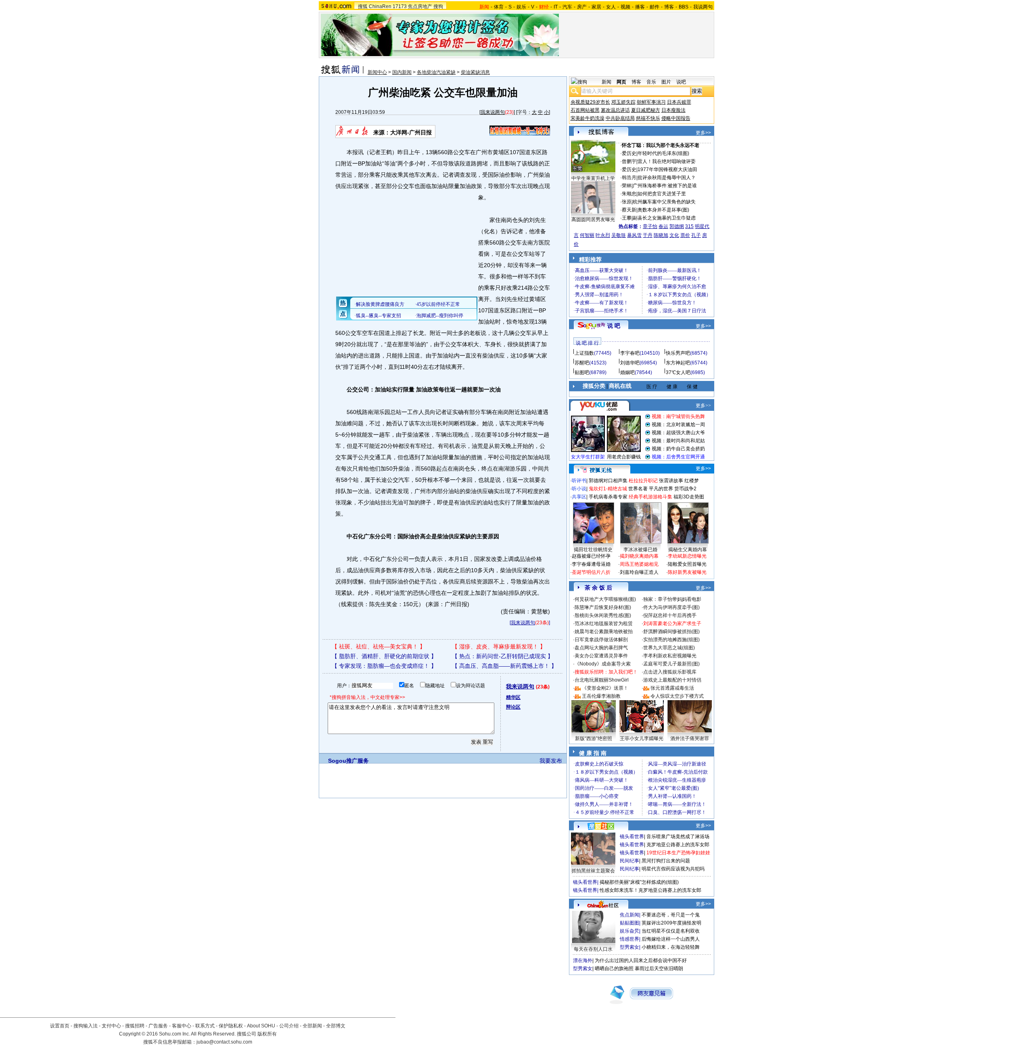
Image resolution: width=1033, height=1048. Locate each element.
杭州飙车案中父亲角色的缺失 (664, 202)
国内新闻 (402, 72)
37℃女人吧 (678, 372)
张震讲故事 (671, 480)
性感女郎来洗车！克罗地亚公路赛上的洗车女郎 (650, 890)
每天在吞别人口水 (593, 949)
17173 (400, 6)
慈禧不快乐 (648, 118)
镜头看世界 (632, 836)
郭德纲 (676, 226)
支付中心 (111, 1026)
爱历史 (629, 153)
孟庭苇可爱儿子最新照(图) (671, 664)
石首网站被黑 (585, 110)
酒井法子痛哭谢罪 (689, 738)
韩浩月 (629, 177)
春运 (663, 226)
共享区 (579, 497)
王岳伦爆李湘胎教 (601, 696)
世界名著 (638, 489)
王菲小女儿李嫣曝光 (641, 738)
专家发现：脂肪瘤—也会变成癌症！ (384, 666)
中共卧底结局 (620, 118)
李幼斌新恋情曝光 (687, 556)
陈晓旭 (661, 235)
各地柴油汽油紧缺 (436, 72)
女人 (611, 7)
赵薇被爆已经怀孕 (591, 556)
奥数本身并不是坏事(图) (663, 210)
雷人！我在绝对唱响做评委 (667, 161)
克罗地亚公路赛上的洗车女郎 (677, 844)
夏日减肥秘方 (645, 110)
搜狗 (438, 6)
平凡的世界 (661, 489)
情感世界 (629, 939)
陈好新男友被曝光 (687, 572)
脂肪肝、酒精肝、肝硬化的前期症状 (384, 656)
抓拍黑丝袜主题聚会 (593, 871)
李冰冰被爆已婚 (640, 549)
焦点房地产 (420, 6)
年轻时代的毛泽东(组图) (663, 153)
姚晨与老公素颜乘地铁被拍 (604, 631)
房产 (582, 7)
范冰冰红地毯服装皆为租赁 (604, 623)
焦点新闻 (629, 915)
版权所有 (267, 1034)
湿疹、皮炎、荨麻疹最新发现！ (498, 646)
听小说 (579, 489)
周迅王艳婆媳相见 (639, 564)
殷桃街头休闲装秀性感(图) (603, 615)
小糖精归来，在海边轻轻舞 (671, 947)
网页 (621, 82)
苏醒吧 (582, 363)
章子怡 (650, 226)
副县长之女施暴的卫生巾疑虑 (664, 218)
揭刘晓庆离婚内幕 (639, 556)
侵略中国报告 (675, 118)
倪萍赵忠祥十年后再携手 (669, 615)
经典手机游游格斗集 (650, 497)
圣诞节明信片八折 (591, 572)
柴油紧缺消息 (475, 72)
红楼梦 (691, 480)
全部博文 (335, 1026)
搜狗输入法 (85, 1026)
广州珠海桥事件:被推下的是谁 (665, 185)
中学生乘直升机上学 (593, 178)
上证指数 (584, 353)
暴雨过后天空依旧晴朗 (659, 968)
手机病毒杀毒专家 (608, 497)
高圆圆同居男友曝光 (593, 219)
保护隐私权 (231, 1026)
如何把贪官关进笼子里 (662, 194)
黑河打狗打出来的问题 (666, 861)
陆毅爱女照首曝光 (687, 564)
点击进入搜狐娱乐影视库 (669, 672)
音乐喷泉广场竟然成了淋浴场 (677, 836)
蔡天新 (629, 210)
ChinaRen (380, 6)
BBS (683, 7)
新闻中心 (377, 72)
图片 (666, 82)
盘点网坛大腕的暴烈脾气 (601, 648)
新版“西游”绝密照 (593, 738)
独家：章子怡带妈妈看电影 (672, 599)
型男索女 (629, 947)
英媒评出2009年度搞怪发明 (671, 923)
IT (556, 7)
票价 (685, 235)
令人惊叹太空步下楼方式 (677, 696)
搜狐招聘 (134, 1026)
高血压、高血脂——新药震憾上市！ (504, 666)
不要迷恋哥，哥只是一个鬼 (671, 915)
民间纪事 (629, 861)
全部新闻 (312, 1026)
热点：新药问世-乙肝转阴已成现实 (502, 656)
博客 (669, 7)
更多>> (703, 133)
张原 (627, 202)
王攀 (627, 218)
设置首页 (59, 1026)
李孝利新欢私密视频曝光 (669, 656)
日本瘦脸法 (673, 110)
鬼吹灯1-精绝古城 (608, 489)
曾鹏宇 (629, 161)
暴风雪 (634, 235)
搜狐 (363, 6)
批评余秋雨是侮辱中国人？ (667, 177)
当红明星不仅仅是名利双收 (671, 931)
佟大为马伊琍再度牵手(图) (671, 607)
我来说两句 (493, 112)
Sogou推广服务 (348, 760)
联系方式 (205, 1026)
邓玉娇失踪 (623, 102)
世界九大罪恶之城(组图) (669, 648)
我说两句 (703, 7)
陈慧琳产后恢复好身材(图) (603, 607)
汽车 (567, 7)
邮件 (654, 7)
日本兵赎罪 (679, 102)
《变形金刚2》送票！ (605, 688)
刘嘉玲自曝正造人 (639, 572)
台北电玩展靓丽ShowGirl (602, 680)
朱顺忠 (629, 194)
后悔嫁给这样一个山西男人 (671, 939)
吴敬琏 (618, 235)
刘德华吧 (630, 363)
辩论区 (513, 707)
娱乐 (521, 7)
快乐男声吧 (678, 353)
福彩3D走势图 (688, 497)
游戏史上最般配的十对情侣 (672, 680)
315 (689, 226)
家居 (596, 7)
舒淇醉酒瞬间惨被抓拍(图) (671, 631)
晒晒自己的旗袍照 (614, 968)
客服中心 (181, 1026)
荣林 (627, 185)
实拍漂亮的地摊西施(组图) (671, 639)
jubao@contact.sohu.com (224, 1042)
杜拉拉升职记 (643, 480)
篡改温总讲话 (615, 110)
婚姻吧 (627, 372)
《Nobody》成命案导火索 (603, 664)
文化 (674, 235)
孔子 (696, 235)
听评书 (579, 480)
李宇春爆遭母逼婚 (591, 564)
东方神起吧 (678, 363)
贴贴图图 (629, 923)
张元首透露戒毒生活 (672, 688)
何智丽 (587, 235)
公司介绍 (289, 1026)
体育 (499, 7)
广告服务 (158, 1026)
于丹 (647, 235)
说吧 (681, 82)
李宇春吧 (630, 353)
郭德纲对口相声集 (608, 480)
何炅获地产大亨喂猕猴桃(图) (605, 599)
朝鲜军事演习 (651, 102)
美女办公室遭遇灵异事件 (601, 656)
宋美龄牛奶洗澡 (587, 118)
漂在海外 (582, 960)
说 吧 (613, 325)
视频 (625, 7)
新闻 (606, 82)
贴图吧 (582, 372)
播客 (640, 7)
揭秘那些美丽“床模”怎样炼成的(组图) (639, 882)
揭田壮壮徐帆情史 (593, 549)
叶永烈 (603, 235)
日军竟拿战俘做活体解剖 (601, 639)
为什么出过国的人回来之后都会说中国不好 (641, 960)
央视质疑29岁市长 (590, 102)
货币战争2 (685, 489)
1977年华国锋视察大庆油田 (667, 169)
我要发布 (551, 760)
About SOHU (261, 1026)
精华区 (513, 697)
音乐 (651, 82)
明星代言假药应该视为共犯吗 (673, 869)
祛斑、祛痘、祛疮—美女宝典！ (378, 646)
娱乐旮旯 (629, 931)
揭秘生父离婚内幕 (687, 549)
